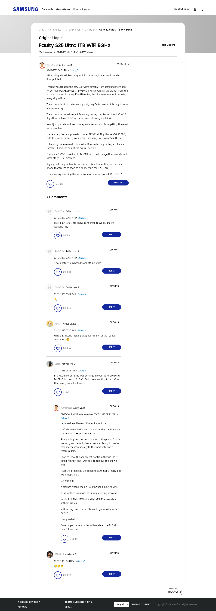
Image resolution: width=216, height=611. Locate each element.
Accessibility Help (29, 602)
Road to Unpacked (82, 9)
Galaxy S (74, 70)
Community (47, 9)
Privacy (22, 607)
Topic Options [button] (167, 44)
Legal (68, 607)
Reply (111, 234)
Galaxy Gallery (63, 9)
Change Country (141, 604)
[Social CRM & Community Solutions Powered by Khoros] (175, 591)
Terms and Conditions (78, 602)
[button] (123, 63)
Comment (118, 182)
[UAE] (25, 8)
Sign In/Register (182, 9)
